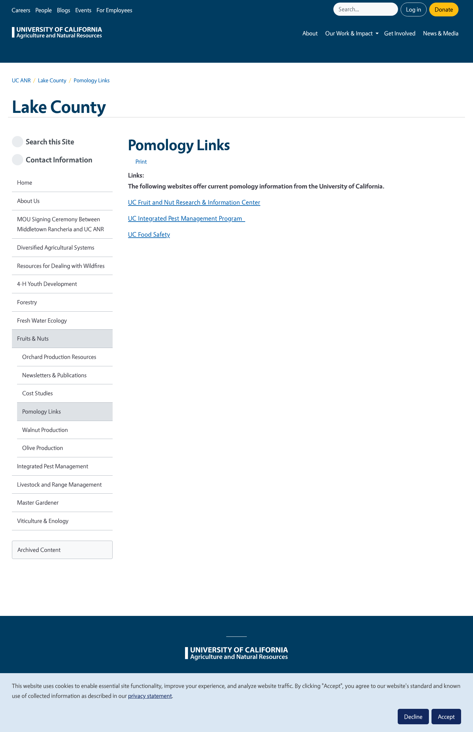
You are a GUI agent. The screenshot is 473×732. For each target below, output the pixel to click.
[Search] (394, 9)
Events (83, 10)
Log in (413, 9)
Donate (444, 9)
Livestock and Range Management (59, 484)
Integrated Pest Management (52, 466)
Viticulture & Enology (43, 521)
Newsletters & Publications (54, 375)
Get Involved (399, 33)
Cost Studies (37, 393)
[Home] (57, 33)
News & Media (441, 33)
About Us (28, 201)
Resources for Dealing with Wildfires (61, 266)
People (43, 10)
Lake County (52, 80)
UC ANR (21, 80)
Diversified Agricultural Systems (55, 247)
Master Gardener (38, 502)
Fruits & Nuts (33, 338)
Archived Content (38, 550)
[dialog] (236, 702)
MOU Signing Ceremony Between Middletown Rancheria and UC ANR (60, 224)
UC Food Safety (149, 234)
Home (24, 182)
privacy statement (150, 696)
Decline (413, 716)
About (310, 33)
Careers (21, 10)
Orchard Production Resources (59, 357)
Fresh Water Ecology (42, 320)
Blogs (63, 10)
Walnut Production (45, 430)
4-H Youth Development (47, 284)
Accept (446, 716)
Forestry (27, 302)
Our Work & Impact (349, 33)
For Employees (114, 10)
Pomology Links (41, 411)
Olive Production (42, 448)
